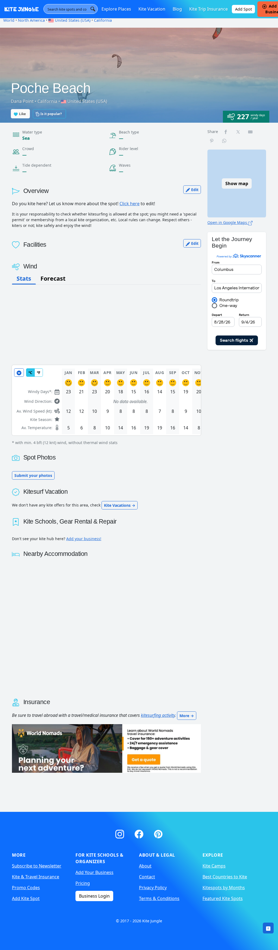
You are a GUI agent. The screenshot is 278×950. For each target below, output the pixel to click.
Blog (177, 9)
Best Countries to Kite (225, 877)
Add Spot (243, 9)
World (8, 20)
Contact (147, 877)
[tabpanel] (106, 405)
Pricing (82, 883)
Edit (194, 189)
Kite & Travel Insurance (35, 877)
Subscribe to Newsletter (36, 866)
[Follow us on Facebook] (140, 833)
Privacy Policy (153, 888)
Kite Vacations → (119, 505)
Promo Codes (26, 888)
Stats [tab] (24, 278)
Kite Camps (214, 866)
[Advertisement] (106, 325)
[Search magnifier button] (93, 9)
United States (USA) (72, 20)
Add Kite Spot (26, 898)
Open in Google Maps (227, 222)
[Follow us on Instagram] (120, 833)
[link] (268, 928)
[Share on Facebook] (225, 131)
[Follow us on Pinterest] (158, 833)
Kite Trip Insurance (208, 9)
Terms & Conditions (159, 898)
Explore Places (116, 9)
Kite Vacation (151, 9)
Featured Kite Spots (223, 898)
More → (186, 715)
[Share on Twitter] (238, 131)
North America (31, 20)
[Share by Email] (250, 131)
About (145, 866)
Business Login (94, 896)
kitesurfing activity (158, 715)
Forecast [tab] (52, 278)
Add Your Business (94, 872)
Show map (236, 183)
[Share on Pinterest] (212, 140)
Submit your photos (33, 475)
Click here (129, 204)
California (103, 20)
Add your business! (83, 538)
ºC (30, 372)
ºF (38, 372)
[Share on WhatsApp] (224, 140)
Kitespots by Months (224, 888)
